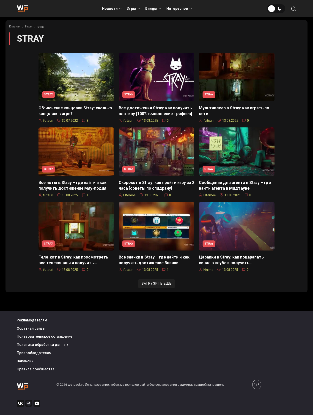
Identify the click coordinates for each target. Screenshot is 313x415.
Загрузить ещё (156, 283)
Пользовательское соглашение (44, 336)
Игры (131, 8)
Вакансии (25, 361)
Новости (110, 8)
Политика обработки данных (42, 344)
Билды (151, 8)
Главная (14, 26)
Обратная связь (31, 328)
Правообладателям (34, 353)
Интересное (177, 8)
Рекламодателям (32, 320)
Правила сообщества (36, 369)
